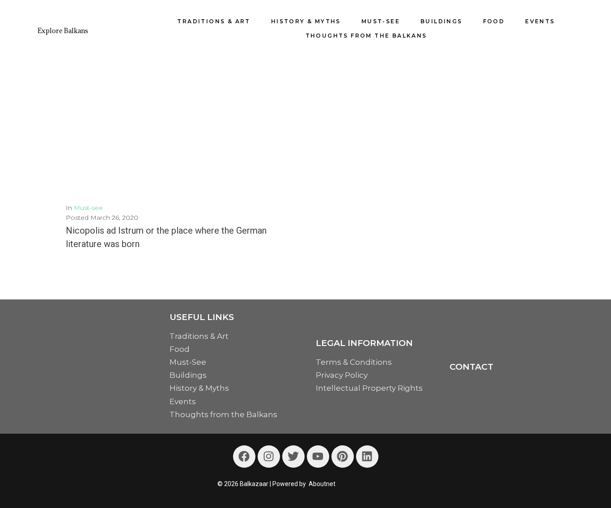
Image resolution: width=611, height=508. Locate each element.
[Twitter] (293, 456)
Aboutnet (322, 483)
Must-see (88, 208)
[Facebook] (244, 456)
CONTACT (471, 367)
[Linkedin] (367, 456)
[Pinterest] (342, 456)
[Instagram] (269, 456)
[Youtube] (318, 456)
